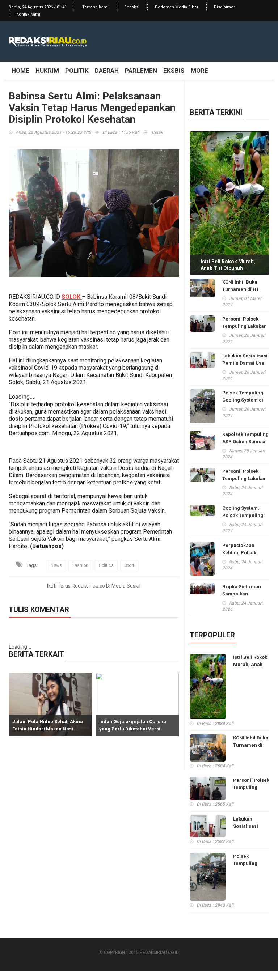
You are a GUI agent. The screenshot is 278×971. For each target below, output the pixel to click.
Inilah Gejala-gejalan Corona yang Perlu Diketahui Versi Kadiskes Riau (132, 729)
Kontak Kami (28, 14)
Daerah (107, 70)
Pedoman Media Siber (176, 7)
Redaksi (131, 7)
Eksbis (174, 70)
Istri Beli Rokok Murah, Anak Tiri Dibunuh (228, 265)
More (199, 70)
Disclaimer (224, 7)
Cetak (157, 132)
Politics (106, 565)
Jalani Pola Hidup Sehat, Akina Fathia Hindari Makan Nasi (47, 725)
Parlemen (141, 70)
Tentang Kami (95, 7)
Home (20, 70)
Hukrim (47, 70)
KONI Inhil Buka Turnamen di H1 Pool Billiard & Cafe (245, 289)
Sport (129, 565)
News (56, 565)
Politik (77, 70)
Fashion (80, 565)
